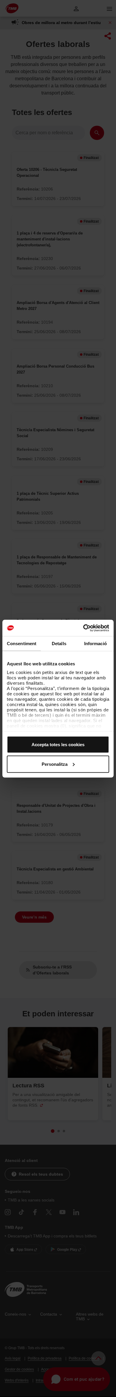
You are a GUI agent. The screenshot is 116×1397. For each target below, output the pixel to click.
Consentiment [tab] (21, 643)
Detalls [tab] (59, 643)
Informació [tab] (95, 643)
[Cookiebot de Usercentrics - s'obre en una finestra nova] (83, 628)
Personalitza (55, 763)
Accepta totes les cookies (58, 744)
